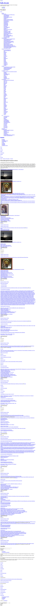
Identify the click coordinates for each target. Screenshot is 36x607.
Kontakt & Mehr (4, 129)
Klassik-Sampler (6, 34)
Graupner (5, 94)
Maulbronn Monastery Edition (4, 380)
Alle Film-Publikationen (7, 49)
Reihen (3, 66)
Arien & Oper (6, 30)
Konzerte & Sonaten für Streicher (8, 20)
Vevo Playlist (11, 227)
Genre (1, 148)
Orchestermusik (6, 17)
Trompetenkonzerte (6, 21)
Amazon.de (22, 257)
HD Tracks (11, 346)
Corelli (5, 89)
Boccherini (5, 85)
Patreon (1, 574)
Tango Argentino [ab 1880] (7, 47)
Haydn (5, 56)
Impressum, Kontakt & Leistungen (8, 130)
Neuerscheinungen (6, 15)
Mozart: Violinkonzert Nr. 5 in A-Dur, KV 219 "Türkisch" (25, 395)
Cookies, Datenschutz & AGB (8, 135)
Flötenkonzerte (6, 23)
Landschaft (5, 117)
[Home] (1, 0)
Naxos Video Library (15, 227)
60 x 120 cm (5, 126)
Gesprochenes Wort (6, 37)
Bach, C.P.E (5, 81)
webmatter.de (5, 600)
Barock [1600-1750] (7, 43)
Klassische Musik (6, 16)
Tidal (20, 257)
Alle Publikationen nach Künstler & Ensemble (10, 71)
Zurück (1, 605)
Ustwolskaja (5, 112)
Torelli (5, 110)
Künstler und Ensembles (6, 158)
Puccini (5, 99)
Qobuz (27, 257)
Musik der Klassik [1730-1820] (8, 44)
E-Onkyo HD (14, 522)
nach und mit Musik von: (7, 50)
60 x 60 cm (5, 124)
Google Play (8, 287)
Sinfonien (5, 18)
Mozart (5, 59)
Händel (5, 57)
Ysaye (5, 114)
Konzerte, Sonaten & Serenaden (8, 19)
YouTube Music (9, 257)
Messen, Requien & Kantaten (8, 29)
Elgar (4, 92)
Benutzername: (2, 548)
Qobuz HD (29, 521)
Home (1, 11)
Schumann (5, 62)
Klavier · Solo (6, 25)
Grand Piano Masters (7, 69)
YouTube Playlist (2, 227)
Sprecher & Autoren (6, 78)
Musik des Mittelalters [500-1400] (8, 41)
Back (1, 604)
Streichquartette (6, 24)
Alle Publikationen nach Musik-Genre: (9, 14)
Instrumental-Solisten (5, 140)
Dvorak (5, 55)
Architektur (5, 119)
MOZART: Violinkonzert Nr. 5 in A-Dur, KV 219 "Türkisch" (27, 196)
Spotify (1, 257)
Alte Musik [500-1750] (7, 40)
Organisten (5, 73)
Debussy (5, 54)
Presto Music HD (4, 346)
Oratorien (5, 28)
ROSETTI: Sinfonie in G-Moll (14, 199)
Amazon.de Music (17, 257)
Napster (5, 257)
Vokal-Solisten (6, 74)
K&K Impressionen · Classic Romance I (18, 169)
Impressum (5, 131)
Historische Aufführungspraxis (8, 33)
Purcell (5, 100)
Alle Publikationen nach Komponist (9, 80)
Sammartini (5, 105)
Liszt (4, 97)
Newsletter (5, 133)
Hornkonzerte (6, 22)
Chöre (5, 75)
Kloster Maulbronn (6, 121)
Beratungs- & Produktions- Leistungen (9, 134)
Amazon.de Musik (22, 287)
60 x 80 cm (5, 125)
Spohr (5, 107)
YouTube (1, 567)
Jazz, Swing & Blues (7, 36)
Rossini (5, 104)
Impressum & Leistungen (5, 596)
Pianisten (5, 72)
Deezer (3, 257)
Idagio (21, 521)
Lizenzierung (2, 595)
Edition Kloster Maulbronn (7, 68)
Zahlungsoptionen (6, 132)
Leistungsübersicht (3, 592)
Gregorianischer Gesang (7, 32)
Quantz (5, 101)
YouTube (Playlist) (3, 383)
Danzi (5, 90)
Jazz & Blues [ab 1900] (7, 48)
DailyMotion (2, 568)
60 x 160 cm (5, 127)
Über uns (3, 128)
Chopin (5, 53)
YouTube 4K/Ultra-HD (3, 496)
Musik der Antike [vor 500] (7, 39)
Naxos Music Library (17, 287)
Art (2, 115)
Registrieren (3, 551)
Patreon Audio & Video (21, 346)
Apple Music (13, 257)
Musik (5, 118)
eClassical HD (8, 346)
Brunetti (5, 87)
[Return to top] (0, 606)
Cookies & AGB (2, 590)
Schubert (5, 61)
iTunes (25, 257)
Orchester (5, 76)
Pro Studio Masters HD (9, 522)
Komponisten (4, 79)
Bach (4, 51)
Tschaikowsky (6, 64)
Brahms (5, 86)
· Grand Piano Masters (3, 286)
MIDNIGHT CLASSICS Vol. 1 (16, 181)
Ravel (4, 102)
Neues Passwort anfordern (5, 552)
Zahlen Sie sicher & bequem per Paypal (5, 580)
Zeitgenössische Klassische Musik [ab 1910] (10, 46)
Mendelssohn (6, 58)
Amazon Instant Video (21, 227)
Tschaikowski (6, 111)
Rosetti (5, 60)
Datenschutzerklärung (3, 589)
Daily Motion (7, 227)
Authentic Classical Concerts (8, 67)
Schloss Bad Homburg (7, 122)
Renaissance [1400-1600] (7, 42)
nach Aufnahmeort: (6, 120)
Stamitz (5, 108)
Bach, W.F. (5, 82)
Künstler (3, 70)
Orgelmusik (5, 26)
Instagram (1, 565)
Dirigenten (3, 144)
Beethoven (5, 52)
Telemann (5, 63)
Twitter (1, 564)
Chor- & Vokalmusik (7, 27)
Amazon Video (15, 383)
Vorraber (5, 65)
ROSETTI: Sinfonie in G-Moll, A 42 (16, 200)
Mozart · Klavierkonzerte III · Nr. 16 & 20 (18, 193)
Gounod (5, 93)
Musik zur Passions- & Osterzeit (8, 35)
